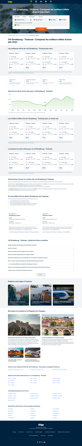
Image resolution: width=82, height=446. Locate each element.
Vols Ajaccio (10, 408)
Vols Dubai (55, 417)
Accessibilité (50, 435)
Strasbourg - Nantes (12, 398)
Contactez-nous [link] (29, 431)
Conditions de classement (50, 431)
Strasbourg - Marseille (34, 395)
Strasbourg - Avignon (12, 393)
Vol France (21, 35)
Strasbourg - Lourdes (12, 395)
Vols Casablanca (11, 417)
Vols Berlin (32, 413)
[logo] (10, 2)
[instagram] (40, 442)
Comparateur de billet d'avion (13, 35)
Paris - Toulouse (33, 382)
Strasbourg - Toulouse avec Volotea (60, 369)
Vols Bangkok (33, 411)
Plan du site (43, 435)
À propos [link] (14, 431)
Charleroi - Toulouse (57, 378)
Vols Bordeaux (55, 413)
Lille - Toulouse (11, 380)
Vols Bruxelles (33, 415)
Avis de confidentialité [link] (33, 435)
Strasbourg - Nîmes (56, 398)
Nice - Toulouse (11, 382)
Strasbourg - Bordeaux (57, 393)
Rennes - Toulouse (56, 382)
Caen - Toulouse (33, 378)
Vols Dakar (32, 417)
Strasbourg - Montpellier (57, 395)
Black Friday (21, 431)
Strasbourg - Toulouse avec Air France (15, 369)
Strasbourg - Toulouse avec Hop (36, 369)
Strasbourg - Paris (11, 400)
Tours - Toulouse (11, 384)
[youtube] (44, 442)
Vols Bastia (10, 413)
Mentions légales (38, 431)
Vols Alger (32, 408)
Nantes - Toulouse (56, 380)
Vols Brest (10, 415)
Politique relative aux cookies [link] (64, 431)
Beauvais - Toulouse (12, 378)
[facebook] (38, 442)
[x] (42, 442)
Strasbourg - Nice (33, 398)
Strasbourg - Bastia (34, 393)
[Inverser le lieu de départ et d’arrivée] (30, 19)
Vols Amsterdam (56, 408)
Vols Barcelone (56, 411)
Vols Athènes (10, 411)
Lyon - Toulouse (33, 380)
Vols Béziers (55, 415)
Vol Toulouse (26, 35)
